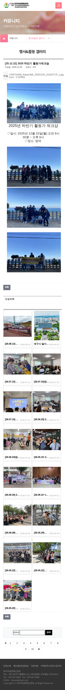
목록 (7, 287)
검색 (49, 632)
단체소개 (7, 665)
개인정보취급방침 (20, 665)
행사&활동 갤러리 (36, 38)
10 (32, 649)
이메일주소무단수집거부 (51, 665)
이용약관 (34, 665)
